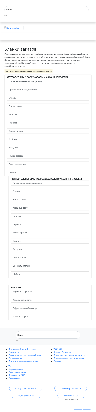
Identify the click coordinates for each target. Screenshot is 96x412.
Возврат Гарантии (62, 352)
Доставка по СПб (16, 375)
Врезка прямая (16, 131)
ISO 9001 (58, 349)
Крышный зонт (20, 207)
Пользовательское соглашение (69, 358)
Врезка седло (15, 106)
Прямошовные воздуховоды (23, 89)
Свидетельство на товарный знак (24, 355)
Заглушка (13, 147)
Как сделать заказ (17, 372)
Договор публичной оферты (22, 349)
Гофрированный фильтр (25, 308)
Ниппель (13, 114)
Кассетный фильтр (22, 316)
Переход (13, 122)
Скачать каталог (78, 37)
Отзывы (57, 361)
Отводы (12, 98)
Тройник (13, 139)
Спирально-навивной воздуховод (25, 81)
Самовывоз (14, 378)
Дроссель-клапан (17, 164)
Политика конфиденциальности (69, 355)
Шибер (12, 172)
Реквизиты (13, 352)
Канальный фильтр (22, 300)
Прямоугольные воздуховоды (27, 183)
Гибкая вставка (16, 155)
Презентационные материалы (23, 361)
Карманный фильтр (22, 291)
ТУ (9, 366)
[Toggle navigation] (8, 36)
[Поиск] (5, 15)
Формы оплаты (15, 369)
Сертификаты (15, 358)
